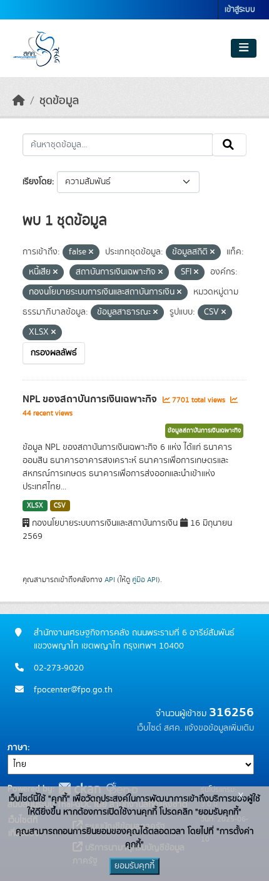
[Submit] (229, 144)
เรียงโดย (37, 181)
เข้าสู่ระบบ (240, 10)
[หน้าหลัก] (19, 101)
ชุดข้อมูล (59, 101)
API (109, 579)
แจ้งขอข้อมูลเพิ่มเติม (219, 728)
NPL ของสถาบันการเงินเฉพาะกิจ (91, 399)
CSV (60, 506)
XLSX (35, 506)
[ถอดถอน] (91, 253)
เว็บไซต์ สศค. (159, 728)
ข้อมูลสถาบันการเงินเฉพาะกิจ (204, 430)
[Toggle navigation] (243, 48)
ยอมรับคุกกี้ (134, 866)
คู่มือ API (145, 579)
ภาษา (18, 747)
